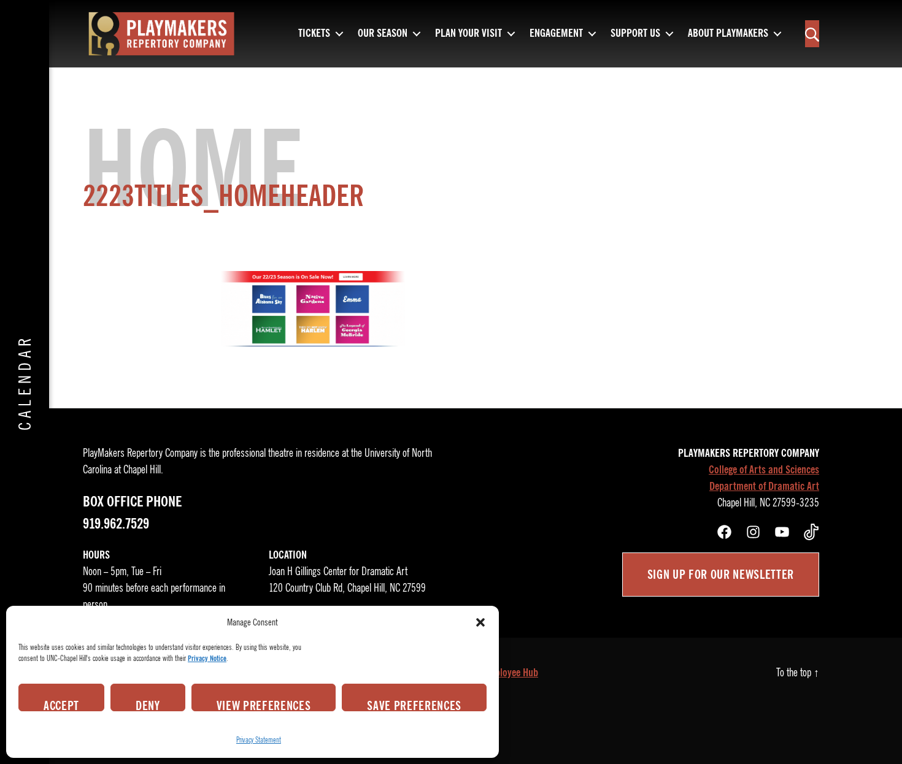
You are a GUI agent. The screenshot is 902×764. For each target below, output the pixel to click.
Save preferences (414, 704)
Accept (61, 704)
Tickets (314, 33)
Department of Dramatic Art (764, 486)
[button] (480, 622)
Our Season (382, 33)
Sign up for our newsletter (720, 575)
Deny (148, 704)
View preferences (264, 704)
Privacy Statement (258, 739)
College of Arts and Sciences (764, 469)
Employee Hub (510, 672)
